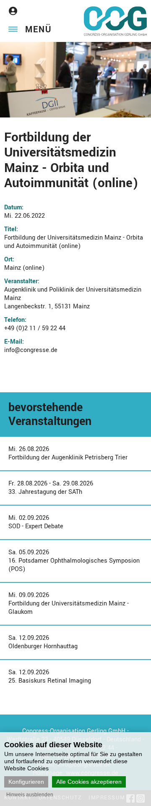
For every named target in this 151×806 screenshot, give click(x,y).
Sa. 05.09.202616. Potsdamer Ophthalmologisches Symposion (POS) (74, 561)
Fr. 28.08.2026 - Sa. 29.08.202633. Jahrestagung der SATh (50, 487)
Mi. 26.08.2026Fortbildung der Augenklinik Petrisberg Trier (68, 453)
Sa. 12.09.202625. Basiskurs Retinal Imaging (49, 676)
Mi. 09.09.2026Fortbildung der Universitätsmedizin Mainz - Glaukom (68, 603)
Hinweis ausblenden (29, 795)
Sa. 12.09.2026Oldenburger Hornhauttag (43, 642)
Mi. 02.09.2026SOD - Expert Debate (35, 522)
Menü (38, 29)
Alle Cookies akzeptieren (89, 781)
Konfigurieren (26, 781)
